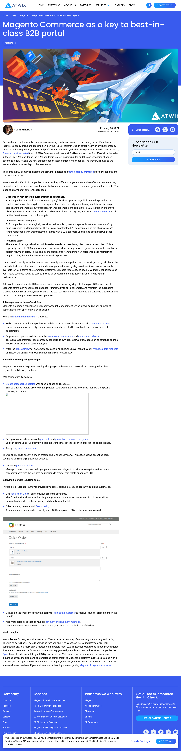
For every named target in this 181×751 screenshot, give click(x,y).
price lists (45, 439)
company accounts (101, 323)
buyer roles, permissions (60, 336)
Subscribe (153, 159)
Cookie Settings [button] (140, 741)
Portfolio (54, 5)
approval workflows (88, 336)
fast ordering (42, 506)
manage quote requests (105, 349)
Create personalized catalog (20, 383)
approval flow (23, 349)
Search (149, 5)
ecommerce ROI (101, 211)
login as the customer (64, 612)
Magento (24, 15)
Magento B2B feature (23, 316)
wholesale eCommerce (81, 171)
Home (40, 5)
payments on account (25, 448)
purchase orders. (25, 465)
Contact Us (165, 5)
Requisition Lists (19, 493)
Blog (132, 5)
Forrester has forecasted (16, 153)
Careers (119, 5)
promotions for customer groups (72, 439)
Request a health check (157, 718)
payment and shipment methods (63, 621)
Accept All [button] (166, 741)
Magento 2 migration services (95, 665)
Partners (85, 5)
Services (101, 5)
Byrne (6, 654)
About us (70, 5)
